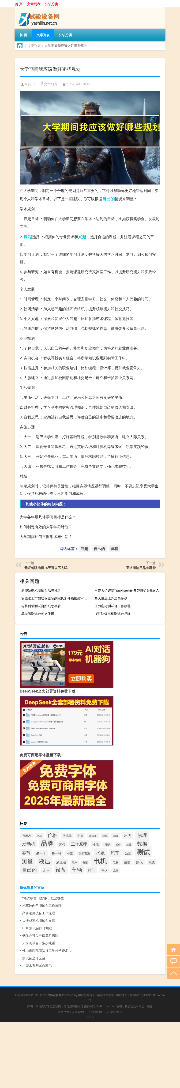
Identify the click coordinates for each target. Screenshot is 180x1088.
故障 (128, 844)
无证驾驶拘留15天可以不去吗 (46, 567)
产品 (39, 836)
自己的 (108, 199)
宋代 (62, 844)
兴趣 (82, 236)
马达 (104, 870)
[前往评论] (172, 961)
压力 (127, 835)
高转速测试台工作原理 (38, 913)
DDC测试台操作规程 (37, 928)
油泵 (128, 853)
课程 (28, 236)
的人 (139, 861)
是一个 (41, 853)
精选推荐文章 (105, 995)
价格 (52, 835)
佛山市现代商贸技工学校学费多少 (46, 950)
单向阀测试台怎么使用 (37, 613)
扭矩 (107, 844)
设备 (61, 869)
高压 (115, 870)
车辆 (76, 869)
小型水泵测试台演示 (37, 965)
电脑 (115, 862)
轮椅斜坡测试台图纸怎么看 (41, 605)
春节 (26, 853)
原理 (142, 834)
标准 (70, 853)
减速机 (93, 836)
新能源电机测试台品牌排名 (41, 590)
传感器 (67, 835)
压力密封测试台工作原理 (112, 605)
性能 (96, 844)
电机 (100, 860)
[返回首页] (172, 949)
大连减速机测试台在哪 (38, 920)
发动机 (28, 843)
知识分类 (51, 3)
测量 (27, 861)
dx (33, 84)
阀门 (91, 870)
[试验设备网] (39, 9)
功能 (115, 836)
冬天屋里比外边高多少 (110, 598)
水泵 (100, 852)
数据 (142, 843)
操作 (118, 844)
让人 (46, 870)
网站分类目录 (86, 995)
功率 (105, 836)
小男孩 (90, 1017)
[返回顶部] (172, 973)
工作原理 (79, 844)
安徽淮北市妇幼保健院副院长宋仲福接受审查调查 (56, 598)
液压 (44, 860)
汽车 (115, 852)
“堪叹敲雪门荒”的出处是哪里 (43, 898)
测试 (143, 851)
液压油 (61, 861)
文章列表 (33, 3)
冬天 (80, 835)
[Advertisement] (90, 1055)
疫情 (127, 862)
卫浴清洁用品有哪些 (141, 567)
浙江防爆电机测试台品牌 (112, 613)
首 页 (18, 3)
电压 (85, 862)
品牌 (47, 842)
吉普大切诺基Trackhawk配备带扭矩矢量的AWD (129, 590)
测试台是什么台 (33, 958)
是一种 (56, 853)
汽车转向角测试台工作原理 (42, 905)
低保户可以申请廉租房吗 (40, 935)
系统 (152, 862)
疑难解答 (135, 995)
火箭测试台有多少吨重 (38, 943)
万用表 (26, 835)
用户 (74, 862)
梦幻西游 (84, 853)
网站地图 (121, 995)
